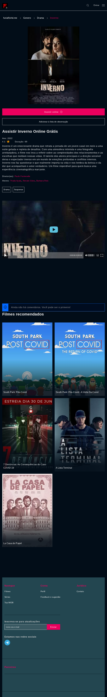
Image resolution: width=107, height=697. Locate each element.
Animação (17, 387)
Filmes (7, 591)
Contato (80, 591)
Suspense (18, 189)
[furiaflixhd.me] (5, 5)
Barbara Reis (42, 181)
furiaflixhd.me (10, 18)
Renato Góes (29, 181)
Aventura (7, 459)
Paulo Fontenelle (22, 176)
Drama (40, 18)
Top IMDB (8, 602)
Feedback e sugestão (50, 597)
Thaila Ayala (15, 181)
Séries (7, 597)
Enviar (53, 627)
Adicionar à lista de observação (53, 122)
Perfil (43, 591)
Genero (27, 18)
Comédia (7, 387)
